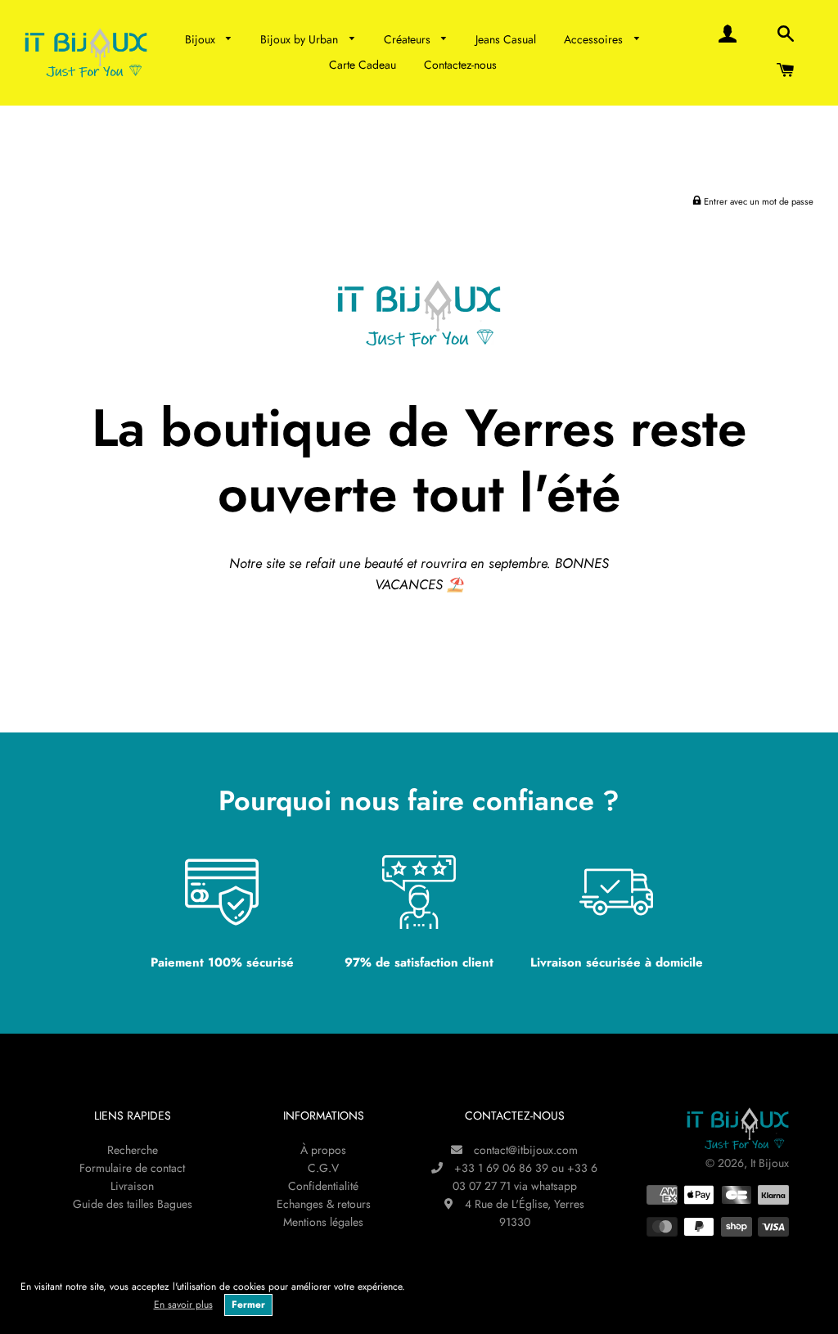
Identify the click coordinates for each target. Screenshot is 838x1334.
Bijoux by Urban (300, 39)
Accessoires (595, 39)
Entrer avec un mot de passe (757, 201)
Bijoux (202, 39)
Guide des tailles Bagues (132, 1204)
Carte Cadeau (362, 64)
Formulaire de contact (132, 1168)
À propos (323, 1150)
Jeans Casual (505, 39)
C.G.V (323, 1168)
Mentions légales (323, 1222)
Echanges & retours (324, 1204)
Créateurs (409, 39)
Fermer (248, 1304)
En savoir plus (183, 1304)
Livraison (132, 1186)
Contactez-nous (460, 64)
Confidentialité (323, 1186)
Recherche (132, 1150)
